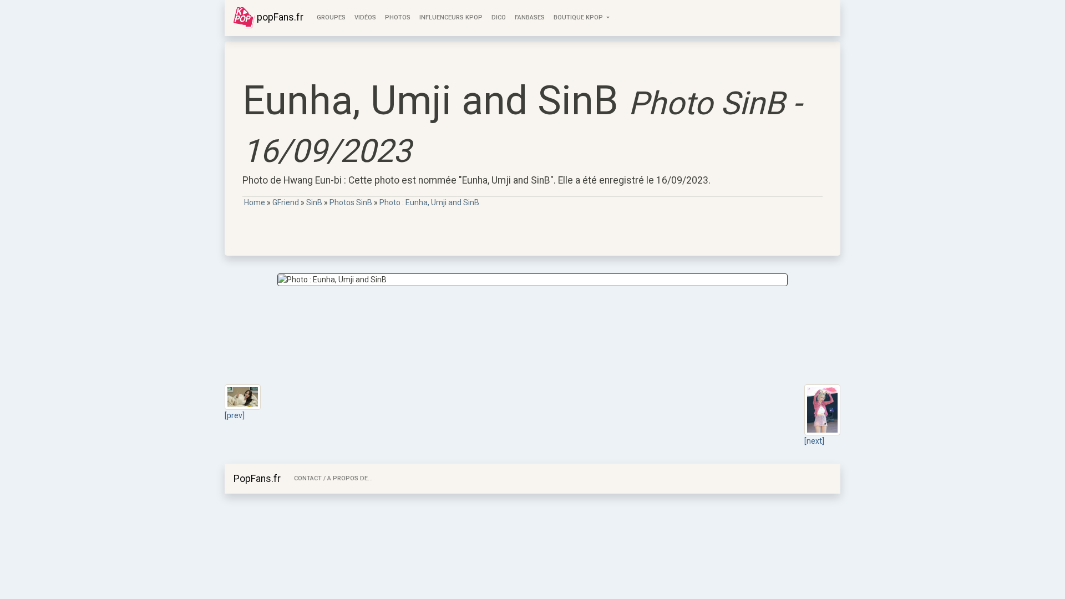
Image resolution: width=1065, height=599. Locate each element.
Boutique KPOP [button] (579, 17)
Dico (498, 17)
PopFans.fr (257, 478)
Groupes (331, 17)
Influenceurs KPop (451, 17)
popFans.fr (279, 17)
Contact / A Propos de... (333, 478)
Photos (397, 17)
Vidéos (365, 17)
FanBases (530, 17)
